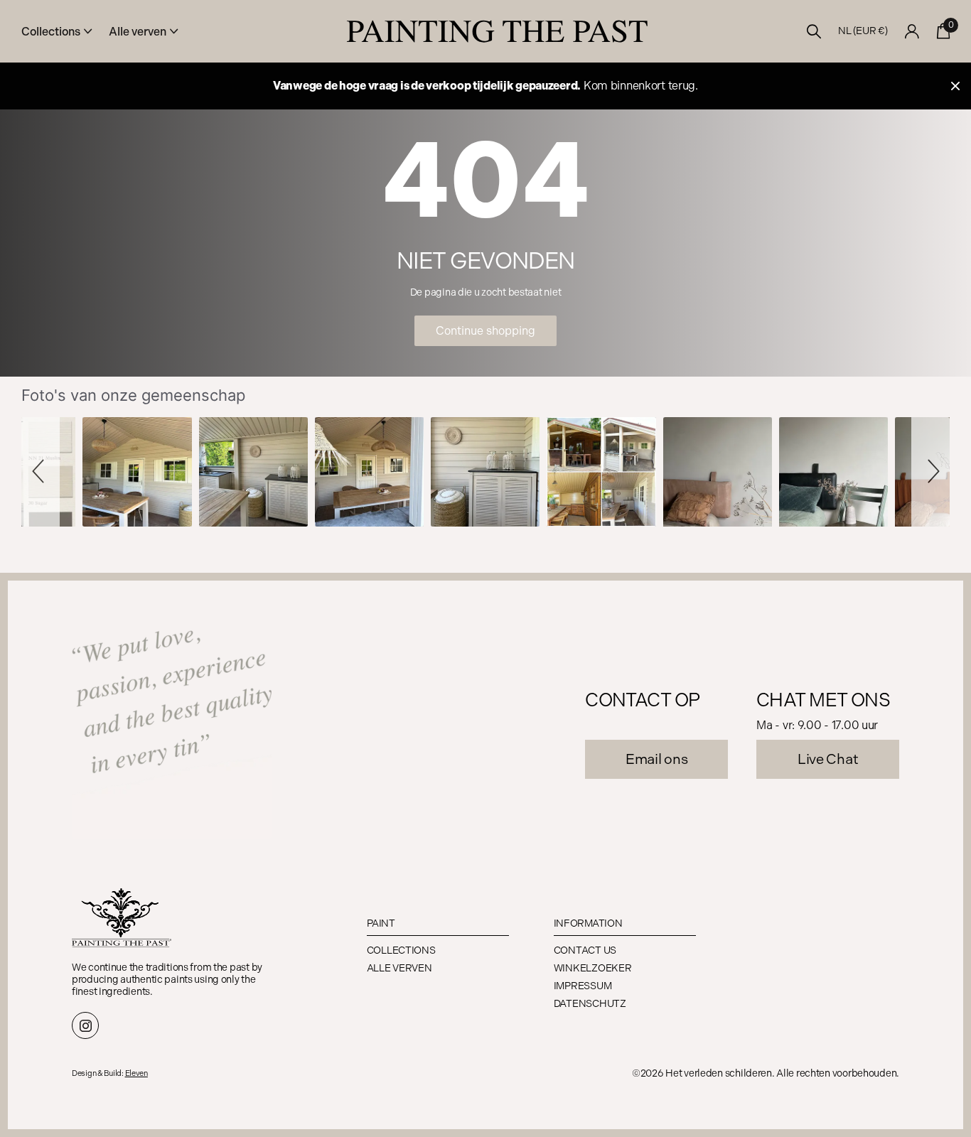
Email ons (656, 758)
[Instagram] (85, 1025)
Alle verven (399, 968)
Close (955, 86)
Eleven (136, 1073)
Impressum (582, 986)
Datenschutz (590, 1004)
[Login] (912, 32)
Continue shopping (485, 331)
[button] (40, 471)
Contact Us (585, 950)
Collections (401, 950)
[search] (814, 32)
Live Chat (828, 758)
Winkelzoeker (593, 968)
